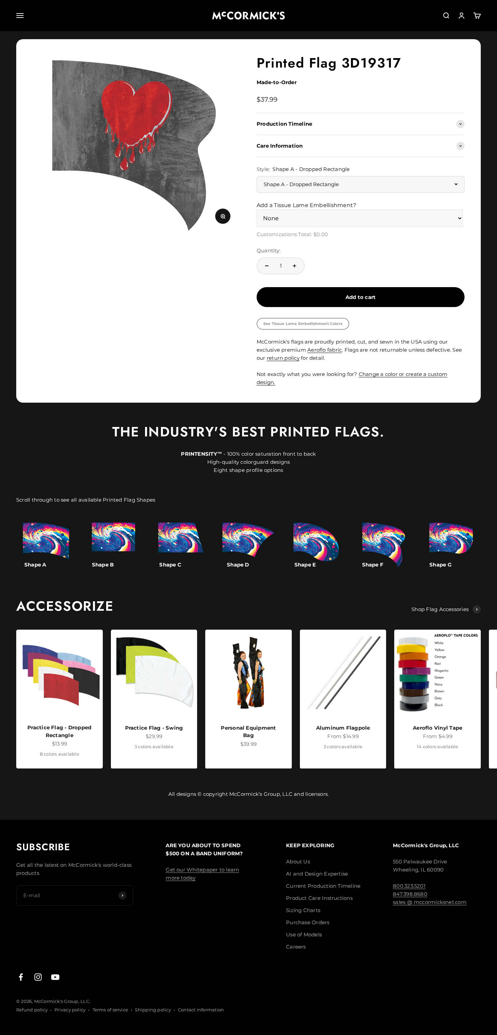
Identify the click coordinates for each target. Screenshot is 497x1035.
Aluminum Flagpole (343, 727)
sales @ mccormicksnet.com (430, 902)
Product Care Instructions (319, 898)
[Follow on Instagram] (38, 977)
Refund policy (32, 1009)
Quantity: (268, 250)
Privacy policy (70, 1009)
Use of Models (304, 934)
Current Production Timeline (323, 886)
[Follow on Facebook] (20, 977)
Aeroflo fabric (324, 350)
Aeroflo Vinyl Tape (437, 727)
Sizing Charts (303, 910)
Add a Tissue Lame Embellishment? (306, 205)
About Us (298, 861)
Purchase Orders (307, 922)
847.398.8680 (410, 894)
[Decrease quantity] (267, 266)
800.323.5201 (409, 886)
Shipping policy (153, 1009)
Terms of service (110, 1009)
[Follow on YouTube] (55, 977)
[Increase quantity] (294, 266)
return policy (283, 358)
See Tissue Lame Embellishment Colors (302, 323)
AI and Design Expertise (317, 873)
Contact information (201, 1009)
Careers (296, 946)
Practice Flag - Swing (154, 727)
